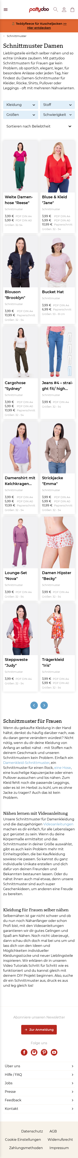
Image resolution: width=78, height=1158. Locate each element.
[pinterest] (44, 1052)
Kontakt (11, 1109)
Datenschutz (32, 1131)
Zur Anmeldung (41, 1030)
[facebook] (24, 1052)
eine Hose (62, 768)
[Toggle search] (55, 9)
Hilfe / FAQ (13, 1075)
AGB (53, 1131)
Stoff (47, 105)
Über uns (12, 1066)
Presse (10, 1092)
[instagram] (34, 1052)
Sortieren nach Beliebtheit (28, 126)
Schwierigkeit (54, 115)
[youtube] (54, 1052)
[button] (72, 9)
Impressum (59, 1148)
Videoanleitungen (58, 824)
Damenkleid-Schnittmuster (26, 763)
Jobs (8, 1083)
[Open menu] (5, 9)
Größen (12, 115)
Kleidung (14, 105)
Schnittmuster (14, 36)
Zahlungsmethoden (26, 1148)
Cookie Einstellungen (23, 1140)
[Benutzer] (64, 9)
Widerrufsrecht (60, 1140)
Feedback (13, 1100)
